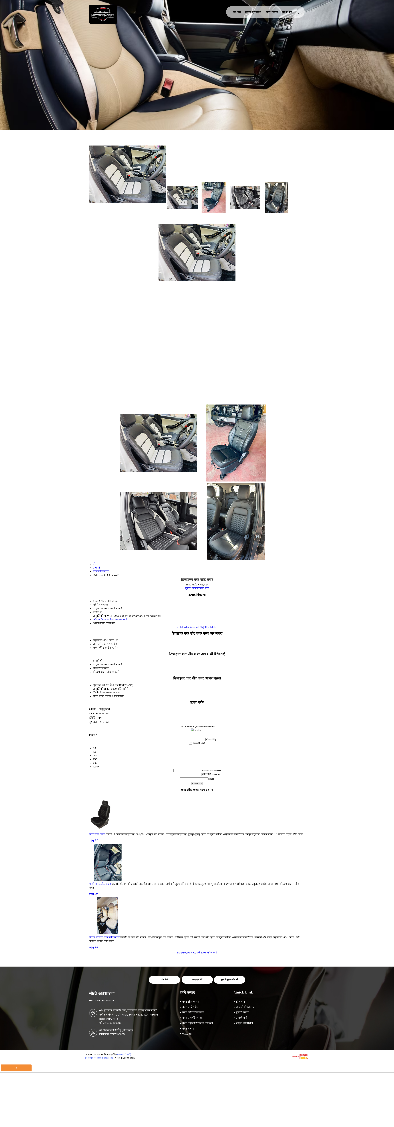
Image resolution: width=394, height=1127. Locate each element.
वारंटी (96, 660)
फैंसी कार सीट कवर (100, 884)
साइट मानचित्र (244, 1023)
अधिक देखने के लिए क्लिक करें (110, 619)
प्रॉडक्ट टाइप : (290, 834)
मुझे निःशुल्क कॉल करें (205, 952)
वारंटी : (112, 834)
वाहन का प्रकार (101, 664)
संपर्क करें (287, 12)
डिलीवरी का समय (102, 692)
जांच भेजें (212, 627)
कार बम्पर (188, 1028)
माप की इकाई (100, 644)
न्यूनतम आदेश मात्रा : (264, 834)
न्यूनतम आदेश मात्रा (103, 640)
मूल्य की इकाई (101, 647)
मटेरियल (98, 668)
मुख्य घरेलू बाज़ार (102, 696)
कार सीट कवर (97, 834)
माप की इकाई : (133, 834)
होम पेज (237, 12)
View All (186, 1034)
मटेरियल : (242, 834)
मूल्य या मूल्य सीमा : (217, 834)
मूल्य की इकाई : (185, 834)
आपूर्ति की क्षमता (101, 688)
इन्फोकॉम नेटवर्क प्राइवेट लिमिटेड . (99, 1057)
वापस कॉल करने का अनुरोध (192, 627)
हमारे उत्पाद (272, 12)
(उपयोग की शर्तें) (124, 1054)
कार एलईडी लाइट (192, 1018)
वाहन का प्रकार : (158, 834)
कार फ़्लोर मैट (190, 1007)
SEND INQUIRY (184, 952)
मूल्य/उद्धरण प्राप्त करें (197, 588)
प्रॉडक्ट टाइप (99, 672)
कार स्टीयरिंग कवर (193, 1012)
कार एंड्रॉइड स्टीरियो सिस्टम (197, 1023)
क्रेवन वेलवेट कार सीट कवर (104, 937)
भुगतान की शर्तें (101, 685)
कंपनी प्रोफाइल (253, 12)
